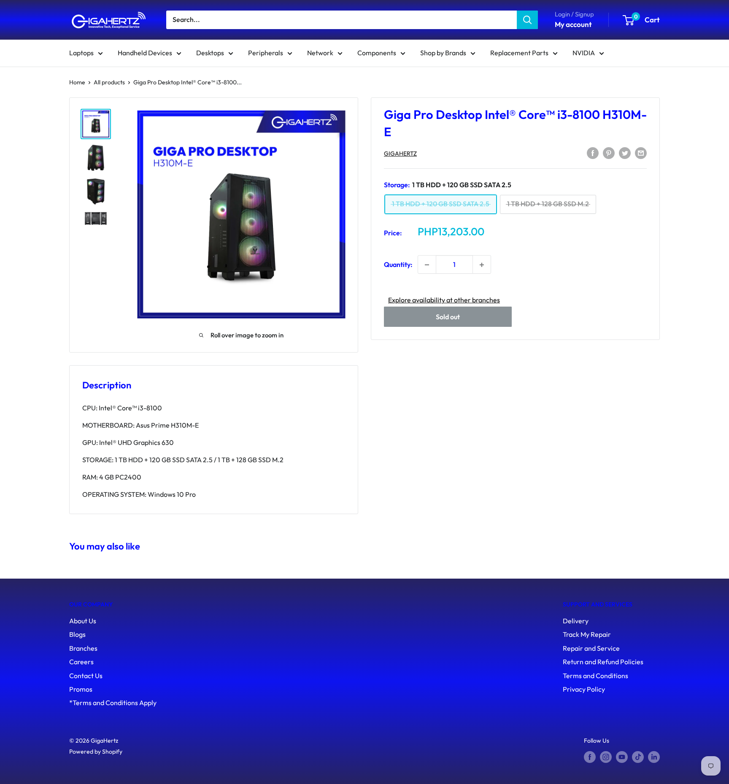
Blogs (77, 634)
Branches (83, 648)
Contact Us (86, 675)
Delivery (576, 621)
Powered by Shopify (95, 751)
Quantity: (398, 264)
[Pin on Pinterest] (609, 152)
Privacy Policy (584, 689)
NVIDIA (583, 52)
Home (77, 82)
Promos (80, 689)
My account (573, 24)
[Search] (527, 20)
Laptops (81, 52)
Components (376, 52)
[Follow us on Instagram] (606, 757)
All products (109, 82)
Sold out (448, 317)
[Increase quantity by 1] (482, 265)
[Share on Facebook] (593, 152)
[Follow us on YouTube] (622, 757)
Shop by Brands (443, 52)
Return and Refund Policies (603, 661)
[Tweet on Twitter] (625, 152)
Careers (81, 661)
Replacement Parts (519, 52)
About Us (82, 621)
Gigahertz (400, 153)
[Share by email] (641, 152)
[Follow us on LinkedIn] (654, 757)
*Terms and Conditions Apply (113, 702)
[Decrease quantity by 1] (427, 265)
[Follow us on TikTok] (638, 757)
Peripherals (265, 52)
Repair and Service (591, 648)
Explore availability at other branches (444, 300)
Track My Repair (587, 634)
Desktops (210, 52)
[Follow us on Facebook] (590, 757)
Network (320, 52)
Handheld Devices (145, 52)
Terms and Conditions (595, 675)
